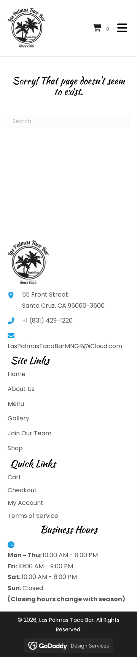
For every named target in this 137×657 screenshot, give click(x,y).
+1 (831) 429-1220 (47, 320)
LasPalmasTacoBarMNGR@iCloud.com (65, 346)
